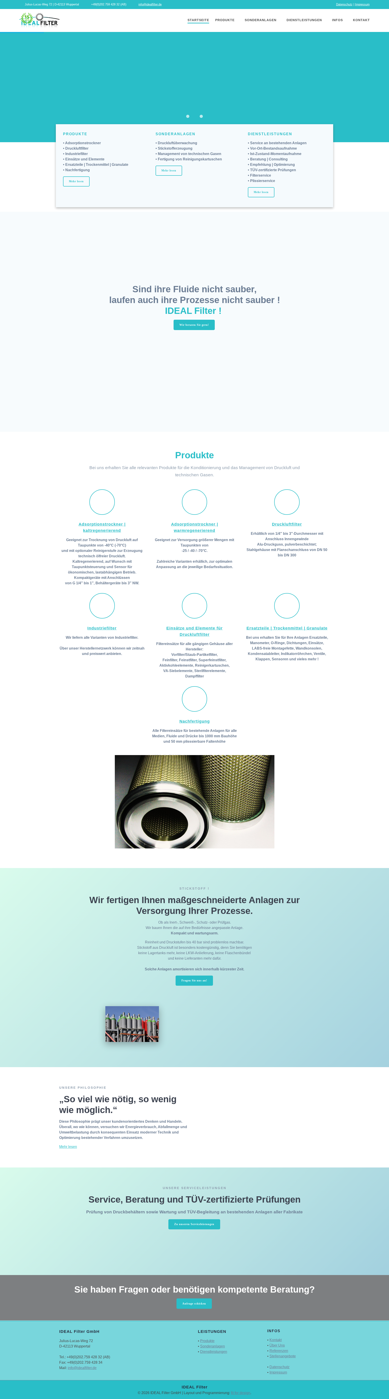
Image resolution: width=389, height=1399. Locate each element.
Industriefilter (102, 628)
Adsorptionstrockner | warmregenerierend (194, 527)
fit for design (240, 1393)
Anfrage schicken (194, 1303)
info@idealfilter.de (150, 4)
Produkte (225, 20)
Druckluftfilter (287, 524)
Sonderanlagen (260, 20)
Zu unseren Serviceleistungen (194, 1224)
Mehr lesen (76, 181)
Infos (337, 20)
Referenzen (278, 1351)
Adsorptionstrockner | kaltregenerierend (102, 527)
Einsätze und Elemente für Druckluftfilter (194, 631)
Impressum (362, 4)
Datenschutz (344, 4)
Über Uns (277, 1345)
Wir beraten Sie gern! (194, 324)
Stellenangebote (282, 1356)
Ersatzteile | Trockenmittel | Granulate (287, 628)
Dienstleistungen (304, 20)
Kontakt (361, 20)
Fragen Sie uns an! (194, 980)
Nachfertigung (194, 721)
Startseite (198, 20)
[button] (187, 116)
